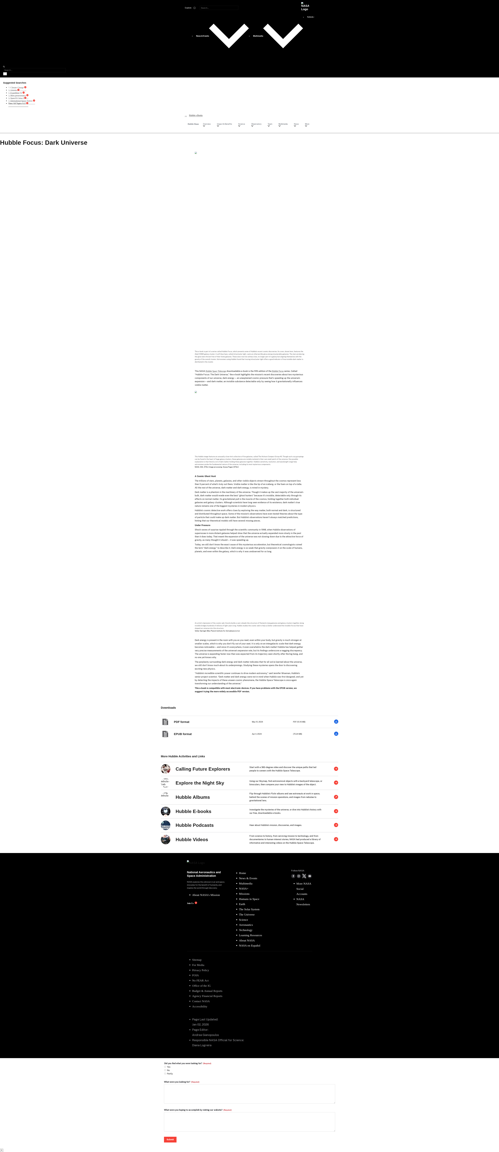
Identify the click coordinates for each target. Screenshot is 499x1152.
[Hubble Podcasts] (336, 825)
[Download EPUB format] (336, 735)
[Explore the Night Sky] (336, 783)
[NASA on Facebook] (293, 876)
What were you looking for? (181, 1082)
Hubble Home (193, 124)
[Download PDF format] (336, 723)
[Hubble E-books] (336, 811)
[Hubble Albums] (336, 797)
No (168, 1070)
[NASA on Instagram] (299, 876)
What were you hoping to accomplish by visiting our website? (198, 1110)
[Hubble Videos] (336, 839)
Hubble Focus (278, 371)
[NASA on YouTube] (310, 876)
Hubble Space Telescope (216, 371)
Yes (168, 1067)
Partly (170, 1073)
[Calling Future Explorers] (336, 769)
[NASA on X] (304, 876)
